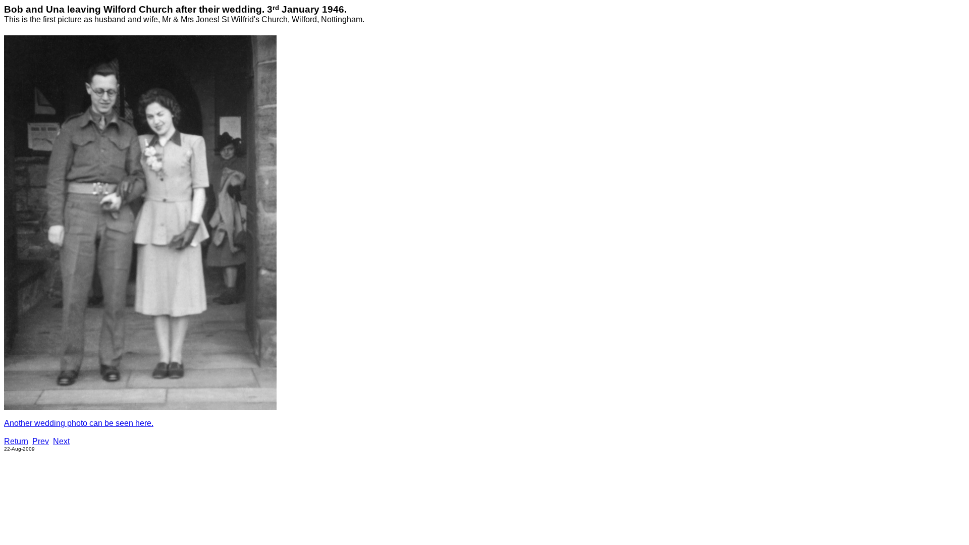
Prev (40, 441)
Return (16, 441)
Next (61, 441)
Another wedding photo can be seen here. (78, 423)
